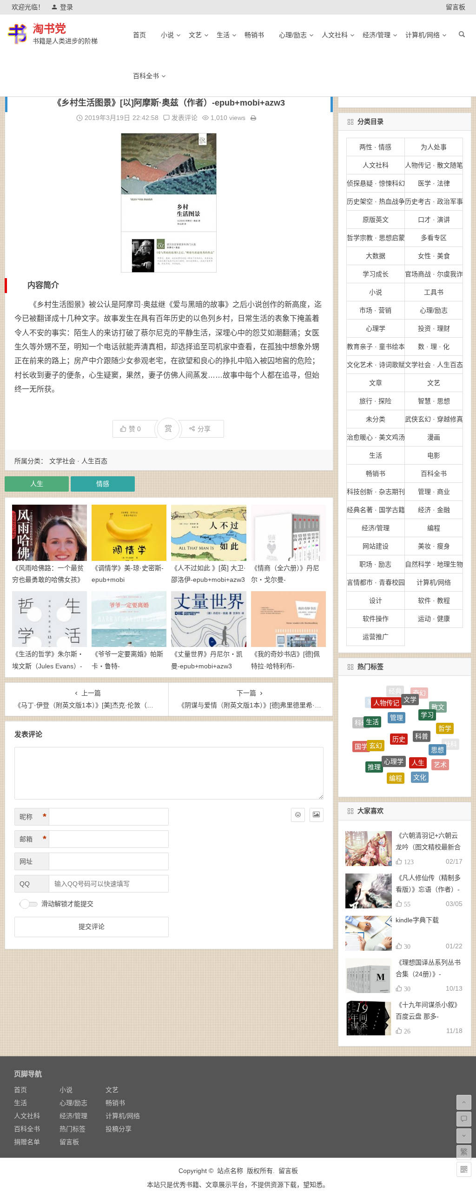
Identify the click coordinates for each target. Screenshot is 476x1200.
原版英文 (376, 219)
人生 (36, 483)
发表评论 (184, 117)
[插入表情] (298, 815)
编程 (433, 528)
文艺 (195, 35)
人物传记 (386, 694)
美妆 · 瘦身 (434, 546)
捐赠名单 (27, 1142)
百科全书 (146, 76)
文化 (419, 761)
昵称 (33, 817)
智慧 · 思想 (434, 401)
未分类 (375, 419)
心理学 (375, 328)
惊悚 (364, 760)
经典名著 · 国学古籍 (376, 509)
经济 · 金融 (434, 509)
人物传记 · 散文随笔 (434, 165)
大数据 (375, 256)
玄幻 (375, 725)
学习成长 (376, 274)
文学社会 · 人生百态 (78, 461)
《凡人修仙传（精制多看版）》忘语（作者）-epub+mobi (428, 889)
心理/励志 (293, 35)
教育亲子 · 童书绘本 (376, 346)
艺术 (440, 754)
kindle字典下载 (417, 920)
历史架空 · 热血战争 (376, 201)
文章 (375, 383)
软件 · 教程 (434, 600)
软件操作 (376, 618)
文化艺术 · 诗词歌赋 (376, 364)
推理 (374, 752)
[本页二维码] (463, 1169)
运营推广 (376, 636)
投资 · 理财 (434, 328)
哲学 (444, 718)
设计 (375, 600)
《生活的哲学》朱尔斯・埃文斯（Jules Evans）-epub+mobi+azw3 (48, 665)
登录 (66, 7)
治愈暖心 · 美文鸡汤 (376, 437)
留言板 (455, 7)
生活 (223, 35)
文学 (409, 690)
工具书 (433, 292)
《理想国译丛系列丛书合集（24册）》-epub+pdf (428, 974)
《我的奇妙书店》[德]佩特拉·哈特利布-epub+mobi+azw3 (285, 665)
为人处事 (434, 147)
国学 (361, 737)
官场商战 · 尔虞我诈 (434, 274)
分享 (204, 429)
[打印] (253, 117)
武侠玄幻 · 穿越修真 (434, 419)
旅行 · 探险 (375, 401)
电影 (433, 455)
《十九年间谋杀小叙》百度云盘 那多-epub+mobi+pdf (428, 1016)
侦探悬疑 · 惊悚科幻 (376, 183)
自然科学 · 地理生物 (434, 564)
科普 (421, 713)
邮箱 (33, 839)
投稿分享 (119, 1129)
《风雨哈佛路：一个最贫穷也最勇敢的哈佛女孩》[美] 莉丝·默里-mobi (48, 579)
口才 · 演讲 (434, 219)
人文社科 (335, 35)
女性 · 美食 (434, 256)
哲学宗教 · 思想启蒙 (376, 237)
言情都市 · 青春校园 (376, 582)
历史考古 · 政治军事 (434, 201)
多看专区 (434, 237)
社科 (450, 741)
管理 (396, 698)
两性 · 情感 (375, 147)
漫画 (433, 437)
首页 (139, 35)
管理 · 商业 (434, 491)
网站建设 (376, 546)
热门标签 (73, 1129)
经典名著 (428, 774)
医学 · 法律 (434, 183)
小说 (167, 35)
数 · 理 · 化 (434, 346)
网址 (26, 861)
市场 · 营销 (375, 310)
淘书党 (49, 28)
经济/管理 (376, 35)
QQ (25, 883)
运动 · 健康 (434, 618)
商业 (404, 778)
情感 (102, 483)
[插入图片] (317, 815)
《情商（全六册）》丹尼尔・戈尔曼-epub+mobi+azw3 (285, 579)
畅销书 (254, 35)
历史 (398, 713)
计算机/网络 (422, 35)
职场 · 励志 (375, 564)
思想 (437, 731)
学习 (427, 699)
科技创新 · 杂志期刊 (376, 491)
